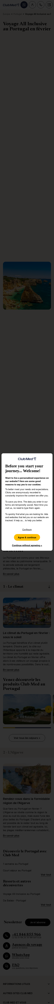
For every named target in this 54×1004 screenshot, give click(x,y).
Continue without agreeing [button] (27, 545)
